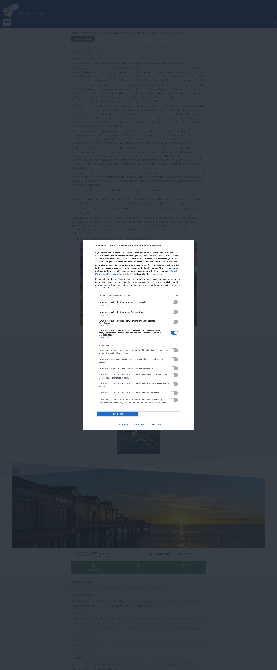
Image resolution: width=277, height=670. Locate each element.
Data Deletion (122, 424)
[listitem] (138, 295)
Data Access (138, 424)
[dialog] (138, 335)
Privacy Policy (155, 424)
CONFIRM (117, 414)
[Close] (188, 246)
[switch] (174, 302)
